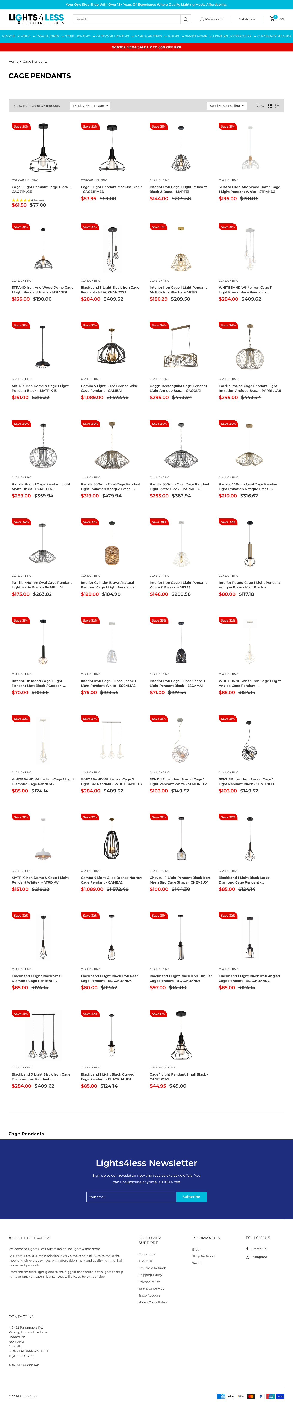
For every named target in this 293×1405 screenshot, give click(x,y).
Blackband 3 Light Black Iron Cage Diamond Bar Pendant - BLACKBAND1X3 (41, 1077)
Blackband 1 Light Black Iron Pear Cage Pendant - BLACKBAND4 (109, 978)
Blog (195, 1249)
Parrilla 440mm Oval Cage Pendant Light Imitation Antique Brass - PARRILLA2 (249, 486)
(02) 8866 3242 (23, 1356)
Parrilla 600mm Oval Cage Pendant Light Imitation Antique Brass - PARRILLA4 (111, 486)
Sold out (30, 216)
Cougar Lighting (25, 180)
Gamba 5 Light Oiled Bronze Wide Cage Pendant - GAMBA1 (109, 388)
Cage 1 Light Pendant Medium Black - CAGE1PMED (111, 189)
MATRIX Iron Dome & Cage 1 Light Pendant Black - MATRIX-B (40, 388)
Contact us (147, 1254)
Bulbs (173, 36)
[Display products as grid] (270, 106)
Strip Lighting (77, 36)
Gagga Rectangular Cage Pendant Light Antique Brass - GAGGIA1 (178, 388)
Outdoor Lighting (112, 36)
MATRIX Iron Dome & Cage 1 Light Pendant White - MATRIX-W (40, 880)
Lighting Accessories (232, 36)
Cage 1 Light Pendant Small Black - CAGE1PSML (179, 1076)
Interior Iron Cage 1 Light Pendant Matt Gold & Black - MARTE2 (178, 289)
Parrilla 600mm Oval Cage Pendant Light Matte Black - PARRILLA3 (180, 486)
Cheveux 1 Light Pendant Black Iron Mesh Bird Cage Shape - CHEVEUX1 (180, 880)
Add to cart (100, 210)
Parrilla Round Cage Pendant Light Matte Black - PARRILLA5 (41, 486)
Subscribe (191, 1197)
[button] (43, 200)
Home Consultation (153, 1302)
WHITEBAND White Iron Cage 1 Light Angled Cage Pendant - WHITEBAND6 (250, 683)
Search (197, 1263)
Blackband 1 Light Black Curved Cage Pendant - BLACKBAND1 (107, 1076)
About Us (146, 1261)
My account (214, 19)
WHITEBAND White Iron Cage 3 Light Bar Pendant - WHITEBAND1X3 (111, 781)
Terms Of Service (151, 1289)
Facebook (259, 1248)
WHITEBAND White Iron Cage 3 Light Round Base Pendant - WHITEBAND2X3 (245, 290)
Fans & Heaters (148, 36)
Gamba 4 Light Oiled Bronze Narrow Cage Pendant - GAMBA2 (111, 880)
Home (13, 61)
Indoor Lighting (16, 36)
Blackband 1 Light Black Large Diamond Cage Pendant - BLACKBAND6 (244, 880)
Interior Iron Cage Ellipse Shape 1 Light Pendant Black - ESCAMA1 (177, 683)
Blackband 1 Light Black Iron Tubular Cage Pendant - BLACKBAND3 (181, 978)
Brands (285, 36)
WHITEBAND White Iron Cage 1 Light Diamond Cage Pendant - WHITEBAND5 (43, 781)
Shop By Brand (203, 1256)
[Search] (185, 19)
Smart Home (196, 36)
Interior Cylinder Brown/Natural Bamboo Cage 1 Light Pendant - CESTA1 (107, 585)
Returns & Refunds (152, 1268)
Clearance (267, 36)
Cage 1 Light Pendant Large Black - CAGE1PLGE (41, 189)
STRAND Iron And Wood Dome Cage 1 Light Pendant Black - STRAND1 (42, 289)
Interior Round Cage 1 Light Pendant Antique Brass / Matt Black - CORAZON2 (249, 585)
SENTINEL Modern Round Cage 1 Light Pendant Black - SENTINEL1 (246, 781)
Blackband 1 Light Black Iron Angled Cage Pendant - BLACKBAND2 (249, 978)
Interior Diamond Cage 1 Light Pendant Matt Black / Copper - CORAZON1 (37, 683)
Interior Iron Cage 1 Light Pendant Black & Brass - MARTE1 (178, 189)
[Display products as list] (277, 106)
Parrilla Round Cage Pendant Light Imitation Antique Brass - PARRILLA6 (250, 388)
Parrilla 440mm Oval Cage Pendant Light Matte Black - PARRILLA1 (42, 585)
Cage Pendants (35, 61)
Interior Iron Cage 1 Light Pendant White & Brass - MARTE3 (178, 585)
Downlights (48, 36)
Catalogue (247, 19)
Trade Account (149, 1295)
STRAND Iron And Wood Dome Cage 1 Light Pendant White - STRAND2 (249, 189)
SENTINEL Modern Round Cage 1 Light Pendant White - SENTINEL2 (178, 781)
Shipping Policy (150, 1275)
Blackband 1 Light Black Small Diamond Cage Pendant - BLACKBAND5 (37, 978)
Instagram (259, 1257)
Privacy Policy (149, 1282)
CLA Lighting (159, 180)
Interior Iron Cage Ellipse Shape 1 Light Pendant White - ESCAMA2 (108, 683)
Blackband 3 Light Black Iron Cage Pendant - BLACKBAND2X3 (110, 289)
